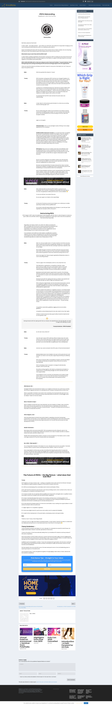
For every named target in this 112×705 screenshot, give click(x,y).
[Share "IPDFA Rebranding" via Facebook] (44, 598)
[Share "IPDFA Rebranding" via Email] (53, 598)
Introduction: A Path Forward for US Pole (68, 644)
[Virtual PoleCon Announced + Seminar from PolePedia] (26, 631)
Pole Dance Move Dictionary (95, 5)
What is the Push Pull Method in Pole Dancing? (84, 36)
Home (51, 5)
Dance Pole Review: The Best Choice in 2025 (87, 153)
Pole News (53, 16)
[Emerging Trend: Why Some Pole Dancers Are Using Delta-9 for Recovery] (79, 138)
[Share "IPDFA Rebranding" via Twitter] (46, 598)
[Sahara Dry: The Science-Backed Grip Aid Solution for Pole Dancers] (79, 145)
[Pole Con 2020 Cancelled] (54, 631)
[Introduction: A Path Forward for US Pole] (68, 633)
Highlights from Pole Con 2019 (39, 639)
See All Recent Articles (85, 176)
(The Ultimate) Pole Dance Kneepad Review (72, 697)
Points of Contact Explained (84, 32)
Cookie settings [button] (79, 703)
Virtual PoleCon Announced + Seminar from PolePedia (25, 642)
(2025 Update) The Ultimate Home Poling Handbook (35, 1)
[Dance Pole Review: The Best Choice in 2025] (79, 153)
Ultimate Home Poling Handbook (61, 5)
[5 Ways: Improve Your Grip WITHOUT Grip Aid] (79, 159)
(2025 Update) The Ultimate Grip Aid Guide (85, 21)
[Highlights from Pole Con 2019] (40, 631)
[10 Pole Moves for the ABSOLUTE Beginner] (79, 166)
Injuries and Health (86, 142)
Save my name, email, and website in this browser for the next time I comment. (38, 676)
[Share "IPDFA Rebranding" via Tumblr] (49, 598)
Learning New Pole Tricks (87, 170)
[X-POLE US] (85, 70)
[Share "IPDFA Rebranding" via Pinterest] (51, 598)
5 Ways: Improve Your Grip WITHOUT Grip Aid (86, 159)
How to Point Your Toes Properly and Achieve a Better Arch (85, 29)
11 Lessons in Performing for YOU (89, 697)
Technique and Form (86, 162)
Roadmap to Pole (74, 5)
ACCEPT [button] (86, 703)
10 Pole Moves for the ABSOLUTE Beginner (86, 166)
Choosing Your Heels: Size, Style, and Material (85, 25)
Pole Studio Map (105, 5)
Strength (83, 161)
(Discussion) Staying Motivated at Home (89, 691)
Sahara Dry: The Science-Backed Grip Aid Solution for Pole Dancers (86, 147)
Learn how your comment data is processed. (47, 682)
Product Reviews (84, 149)
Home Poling (84, 154)
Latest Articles (82, 5)
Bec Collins (45, 16)
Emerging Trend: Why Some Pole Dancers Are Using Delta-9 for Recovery (86, 139)
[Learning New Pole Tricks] (79, 171)
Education (88, 154)
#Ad (50, 16)
